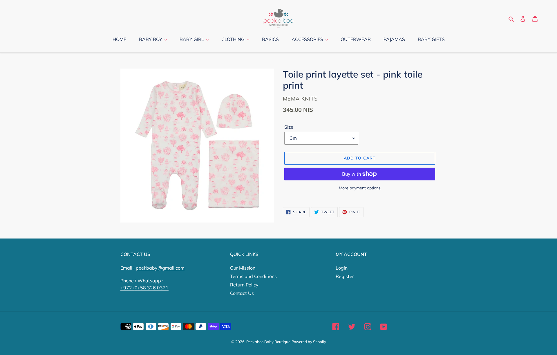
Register (345, 276)
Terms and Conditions (253, 276)
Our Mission (242, 268)
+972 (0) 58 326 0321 (144, 288)
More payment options (360, 188)
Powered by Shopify (309, 341)
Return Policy (244, 285)
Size (288, 127)
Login (342, 268)
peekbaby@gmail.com (160, 268)
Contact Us (242, 293)
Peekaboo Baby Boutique (268, 341)
